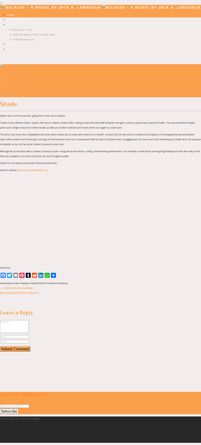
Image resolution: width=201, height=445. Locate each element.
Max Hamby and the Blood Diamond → (20, 292)
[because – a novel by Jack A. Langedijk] (102, 7)
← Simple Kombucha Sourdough (16, 287)
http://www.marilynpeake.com (33, 170)
